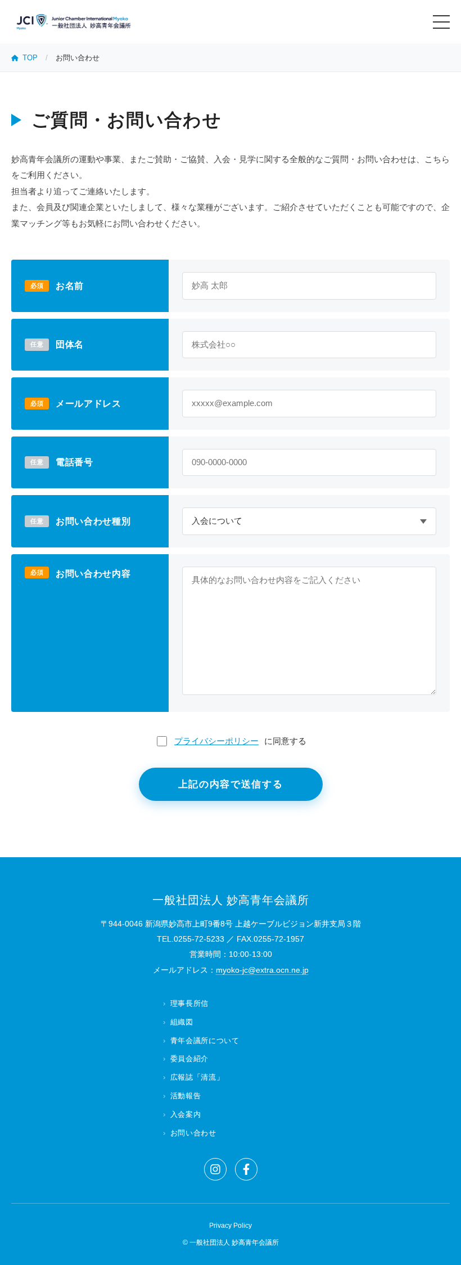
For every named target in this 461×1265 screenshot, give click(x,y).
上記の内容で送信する (230, 784)
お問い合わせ (193, 1133)
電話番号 (74, 462)
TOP (30, 58)
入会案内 (185, 1114)
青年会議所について (204, 1040)
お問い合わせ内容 (93, 573)
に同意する (240, 741)
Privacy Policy (230, 1226)
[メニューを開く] (441, 22)
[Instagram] (215, 1169)
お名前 (70, 286)
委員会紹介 (189, 1058)
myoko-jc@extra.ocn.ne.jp (262, 969)
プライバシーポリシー (216, 741)
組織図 (181, 1022)
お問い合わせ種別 (93, 521)
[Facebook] (246, 1169)
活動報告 (185, 1096)
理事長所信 (189, 1003)
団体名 (70, 344)
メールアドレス (88, 403)
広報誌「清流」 (197, 1077)
